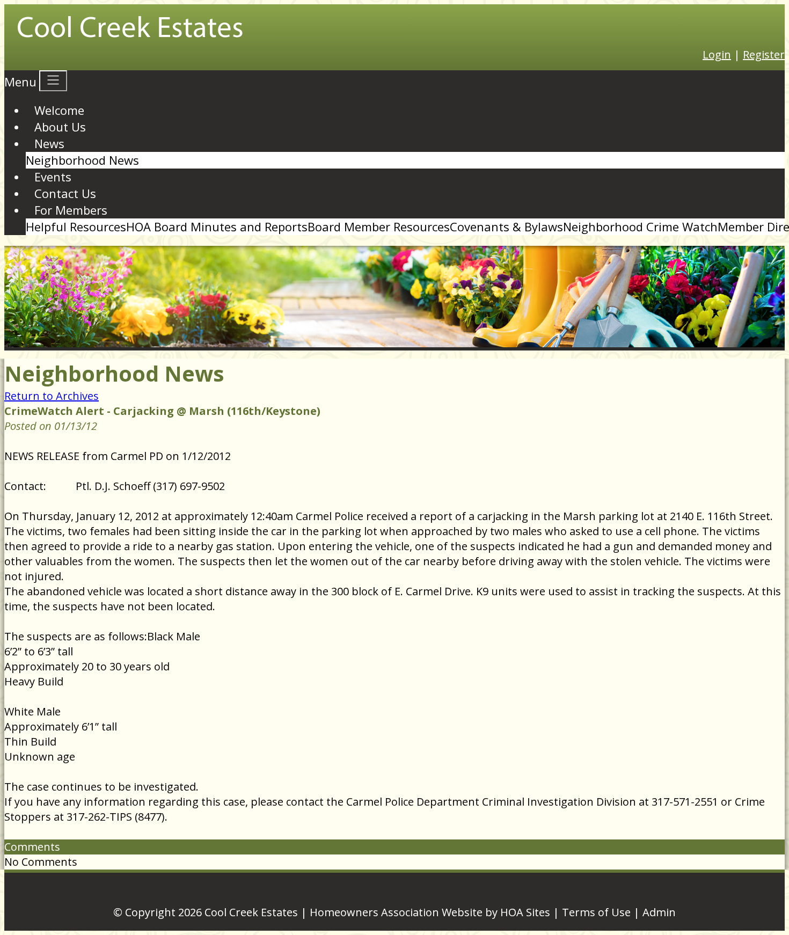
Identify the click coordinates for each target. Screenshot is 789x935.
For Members (70, 210)
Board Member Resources (379, 226)
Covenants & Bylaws (506, 226)
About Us (60, 127)
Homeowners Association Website (396, 912)
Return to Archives (51, 396)
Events (52, 177)
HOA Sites (525, 912)
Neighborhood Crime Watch (640, 226)
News (49, 143)
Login (717, 54)
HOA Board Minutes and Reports (217, 226)
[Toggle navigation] (53, 80)
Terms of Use (596, 912)
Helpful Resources (76, 226)
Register (764, 54)
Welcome (59, 110)
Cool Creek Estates (251, 912)
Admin (659, 912)
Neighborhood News (82, 160)
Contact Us (65, 193)
